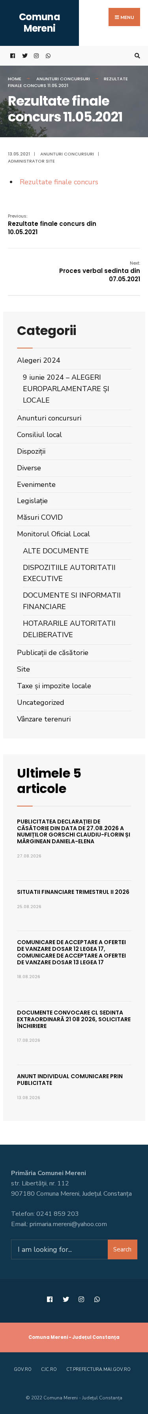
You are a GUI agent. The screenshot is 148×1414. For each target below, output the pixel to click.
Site (23, 669)
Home (14, 79)
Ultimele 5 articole (49, 781)
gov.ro (23, 1369)
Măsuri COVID (40, 517)
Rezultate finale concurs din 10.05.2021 (52, 224)
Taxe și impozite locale (54, 686)
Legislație (32, 500)
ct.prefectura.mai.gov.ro (98, 1369)
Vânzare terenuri (44, 719)
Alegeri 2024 (38, 360)
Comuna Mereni (39, 22)
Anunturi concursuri (63, 79)
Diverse (29, 468)
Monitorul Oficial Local (53, 534)
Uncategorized (40, 702)
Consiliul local (39, 434)
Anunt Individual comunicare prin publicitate (70, 1079)
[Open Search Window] (136, 56)
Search (122, 1249)
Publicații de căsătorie (52, 652)
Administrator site (31, 161)
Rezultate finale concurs (59, 182)
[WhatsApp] (47, 56)
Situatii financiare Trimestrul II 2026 (73, 892)
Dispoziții (31, 451)
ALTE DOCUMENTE (56, 551)
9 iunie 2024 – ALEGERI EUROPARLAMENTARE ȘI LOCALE (66, 389)
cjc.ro (49, 1369)
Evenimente (36, 484)
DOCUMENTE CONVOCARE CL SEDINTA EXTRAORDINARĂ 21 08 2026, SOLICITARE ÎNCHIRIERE (74, 1019)
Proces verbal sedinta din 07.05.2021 (99, 271)
